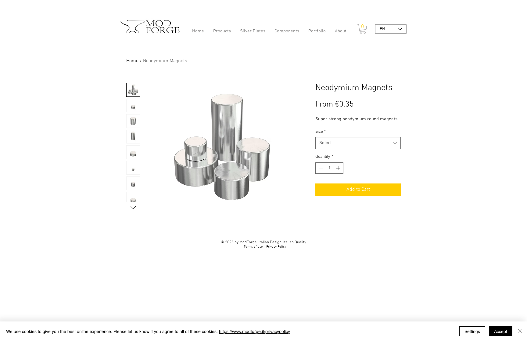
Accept (500, 331)
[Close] (519, 331)
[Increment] (338, 168)
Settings (472, 331)
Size (320, 131)
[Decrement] (320, 168)
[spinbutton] (329, 168)
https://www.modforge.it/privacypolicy (254, 331)
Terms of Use (253, 247)
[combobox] (358, 143)
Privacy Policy (276, 247)
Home (132, 61)
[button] (362, 29)
